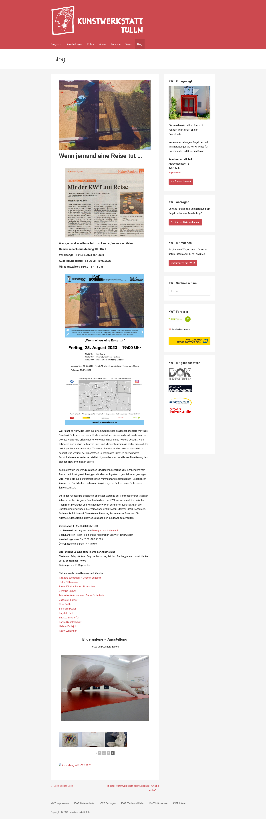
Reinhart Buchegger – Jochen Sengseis (80, 577)
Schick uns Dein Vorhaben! (185, 222)
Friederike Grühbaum (70, 595)
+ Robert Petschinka (84, 586)
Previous (63, 689)
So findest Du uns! (181, 181)
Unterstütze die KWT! (183, 263)
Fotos (90, 44)
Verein (128, 44)
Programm (56, 44)
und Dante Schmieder (93, 595)
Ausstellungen (74, 44)
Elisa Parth (65, 604)
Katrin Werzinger (68, 630)
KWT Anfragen (108, 803)
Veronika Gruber (67, 591)
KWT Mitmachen (158, 803)
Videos (102, 44)
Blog (139, 44)
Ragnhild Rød (66, 613)
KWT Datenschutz (84, 803)
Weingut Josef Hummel (105, 530)
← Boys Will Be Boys (62, 785)
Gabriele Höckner (68, 599)
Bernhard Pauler (67, 608)
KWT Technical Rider (132, 803)
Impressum (175, 172)
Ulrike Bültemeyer (68, 582)
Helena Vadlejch (67, 626)
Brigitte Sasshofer (69, 617)
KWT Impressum (60, 803)
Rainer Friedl (65, 586)
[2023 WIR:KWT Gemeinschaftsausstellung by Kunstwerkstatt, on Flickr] (75, 765)
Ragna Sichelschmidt (70, 622)
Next (144, 689)
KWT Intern (179, 803)
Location (116, 44)
